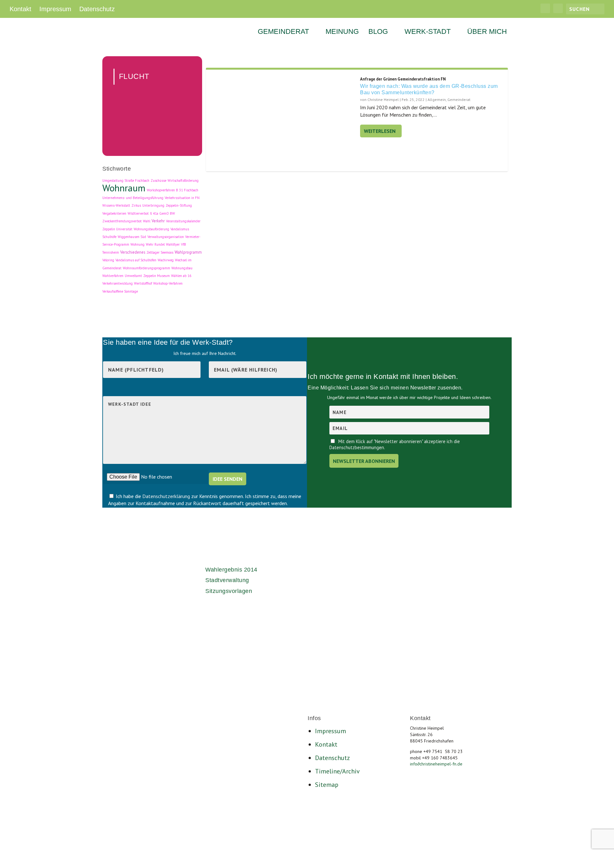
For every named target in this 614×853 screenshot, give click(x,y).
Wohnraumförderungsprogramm (146, 268)
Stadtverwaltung (227, 580)
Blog (378, 32)
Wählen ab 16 (181, 275)
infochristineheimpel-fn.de (436, 764)
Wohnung (137, 244)
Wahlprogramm (188, 252)
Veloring (108, 260)
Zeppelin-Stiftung (179, 205)
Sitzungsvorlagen (228, 591)
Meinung (342, 32)
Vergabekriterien (114, 213)
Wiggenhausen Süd (132, 236)
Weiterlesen (380, 131)
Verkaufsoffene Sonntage (120, 291)
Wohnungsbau (182, 268)
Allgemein (437, 99)
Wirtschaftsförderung (183, 180)
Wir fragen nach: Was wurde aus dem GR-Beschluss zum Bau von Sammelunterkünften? (429, 89)
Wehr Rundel (155, 244)
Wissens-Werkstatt (116, 205)
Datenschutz (97, 8)
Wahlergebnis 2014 (231, 569)
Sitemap (326, 784)
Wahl (146, 221)
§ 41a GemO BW (162, 213)
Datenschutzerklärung (166, 496)
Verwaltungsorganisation (165, 236)
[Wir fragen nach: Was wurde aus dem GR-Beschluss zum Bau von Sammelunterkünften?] (283, 120)
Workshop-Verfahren (168, 283)
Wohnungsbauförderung (151, 229)
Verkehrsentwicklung (117, 283)
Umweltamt (133, 275)
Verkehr (158, 220)
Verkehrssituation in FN (182, 198)
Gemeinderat (283, 32)
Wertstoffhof (143, 283)
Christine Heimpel (383, 99)
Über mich (487, 32)
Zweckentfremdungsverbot (122, 221)
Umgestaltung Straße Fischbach (125, 180)
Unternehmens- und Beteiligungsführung (132, 198)
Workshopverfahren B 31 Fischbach (172, 190)
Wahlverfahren (112, 275)
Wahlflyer (173, 244)
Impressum (55, 8)
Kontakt (20, 8)
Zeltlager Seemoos (159, 252)
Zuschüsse (158, 180)
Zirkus (136, 205)
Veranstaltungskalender (183, 221)
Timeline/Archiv (337, 771)
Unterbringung (153, 205)
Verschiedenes (132, 252)
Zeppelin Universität (117, 229)
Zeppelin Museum (156, 275)
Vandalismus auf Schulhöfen (135, 260)
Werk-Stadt (428, 32)
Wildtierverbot (138, 213)
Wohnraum (124, 188)
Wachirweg (166, 260)
